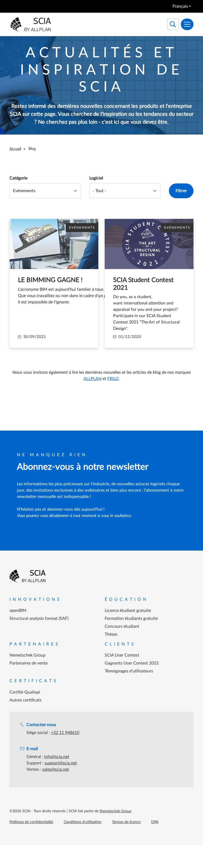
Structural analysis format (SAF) (39, 618)
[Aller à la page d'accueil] (27, 575)
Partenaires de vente (29, 663)
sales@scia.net (55, 769)
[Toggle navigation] (187, 24)
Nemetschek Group (27, 655)
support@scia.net (61, 763)
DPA (154, 822)
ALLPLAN (93, 379)
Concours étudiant (122, 626)
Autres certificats (25, 700)
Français (180, 6)
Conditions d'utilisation (83, 822)
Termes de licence (126, 822)
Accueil (15, 149)
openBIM (18, 610)
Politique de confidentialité (31, 822)
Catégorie (18, 178)
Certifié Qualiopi (25, 692)
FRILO (113, 379)
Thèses (111, 634)
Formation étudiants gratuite (131, 618)
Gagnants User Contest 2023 (132, 663)
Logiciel (96, 178)
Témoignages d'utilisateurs (129, 671)
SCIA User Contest (122, 655)
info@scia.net (56, 757)
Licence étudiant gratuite (128, 610)
